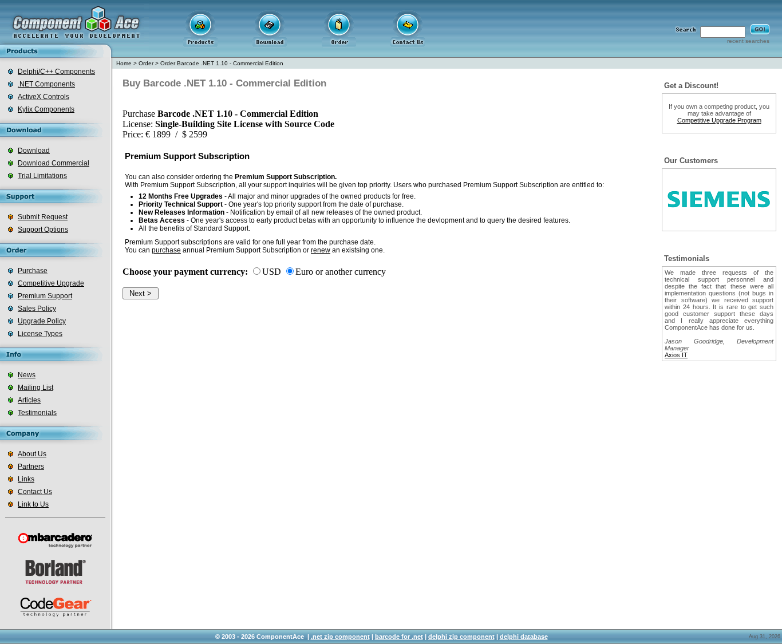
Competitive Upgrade (51, 283)
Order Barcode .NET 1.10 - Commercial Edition (221, 63)
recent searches (748, 41)
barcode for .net (399, 636)
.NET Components (46, 84)
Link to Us (33, 504)
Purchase (33, 271)
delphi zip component (461, 636)
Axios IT (676, 354)
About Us (32, 454)
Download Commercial (53, 163)
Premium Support (45, 296)
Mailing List (35, 388)
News (26, 375)
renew (320, 250)
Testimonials (37, 413)
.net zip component (340, 636)
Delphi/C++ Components (56, 72)
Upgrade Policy (42, 321)
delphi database (524, 636)
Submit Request (43, 217)
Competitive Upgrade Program (719, 120)
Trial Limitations (42, 176)
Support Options (43, 230)
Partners (31, 467)
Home (124, 63)
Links (26, 479)
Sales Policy (37, 309)
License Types (40, 334)
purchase (166, 250)
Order (146, 63)
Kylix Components (46, 109)
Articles (29, 400)
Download (34, 151)
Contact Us (35, 492)
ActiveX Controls (43, 97)
